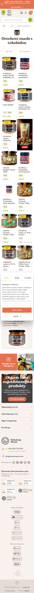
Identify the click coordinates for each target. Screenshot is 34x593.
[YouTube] (21, 462)
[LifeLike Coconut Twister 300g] (9, 221)
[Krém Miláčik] (9, 95)
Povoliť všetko (17, 310)
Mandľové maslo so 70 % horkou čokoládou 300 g (25, 233)
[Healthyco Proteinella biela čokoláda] (9, 189)
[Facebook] (13, 462)
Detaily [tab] (17, 278)
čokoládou (7, 323)
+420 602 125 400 (15, 449)
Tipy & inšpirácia (9, 421)
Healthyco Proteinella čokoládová (23, 76)
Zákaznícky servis (10, 407)
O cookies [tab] (27, 278)
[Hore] (17, 583)
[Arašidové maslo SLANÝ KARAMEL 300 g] (9, 63)
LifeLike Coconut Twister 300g (8, 233)
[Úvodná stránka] (9, 13)
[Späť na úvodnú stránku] (4, 25)
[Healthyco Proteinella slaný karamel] (25, 158)
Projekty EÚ (26, 587)
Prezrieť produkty (17, 399)
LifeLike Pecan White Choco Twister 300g (24, 264)
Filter (11, 51)
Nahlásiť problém (10, 590)
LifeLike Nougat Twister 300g (9, 170)
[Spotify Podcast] (28, 462)
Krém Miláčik (8, 105)
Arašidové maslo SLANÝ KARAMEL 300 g (9, 76)
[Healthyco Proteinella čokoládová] (25, 63)
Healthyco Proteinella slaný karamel (24, 170)
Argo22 (26, 590)
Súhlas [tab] (6, 278)
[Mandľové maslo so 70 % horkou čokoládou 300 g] (25, 221)
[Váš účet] (25, 12)
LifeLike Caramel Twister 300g (24, 201)
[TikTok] (25, 462)
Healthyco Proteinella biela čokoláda (9, 201)
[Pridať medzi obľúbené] (15, 57)
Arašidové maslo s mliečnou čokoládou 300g (7, 138)
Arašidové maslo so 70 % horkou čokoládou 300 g (9, 264)
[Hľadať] (30, 20)
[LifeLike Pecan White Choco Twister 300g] (25, 252)
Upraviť (16, 316)
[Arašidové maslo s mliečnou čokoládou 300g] (9, 126)
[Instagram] (17, 462)
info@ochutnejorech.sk (14, 456)
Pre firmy (6, 427)
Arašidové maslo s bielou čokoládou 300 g (25, 107)
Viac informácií (16, 7)
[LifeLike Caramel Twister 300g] (25, 189)
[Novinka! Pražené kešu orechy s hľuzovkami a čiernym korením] (25, 134)
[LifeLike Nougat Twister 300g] (9, 158)
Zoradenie (26, 51)
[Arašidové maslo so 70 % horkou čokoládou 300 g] (9, 252)
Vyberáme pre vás (10, 414)
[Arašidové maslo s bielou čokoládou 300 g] (25, 95)
